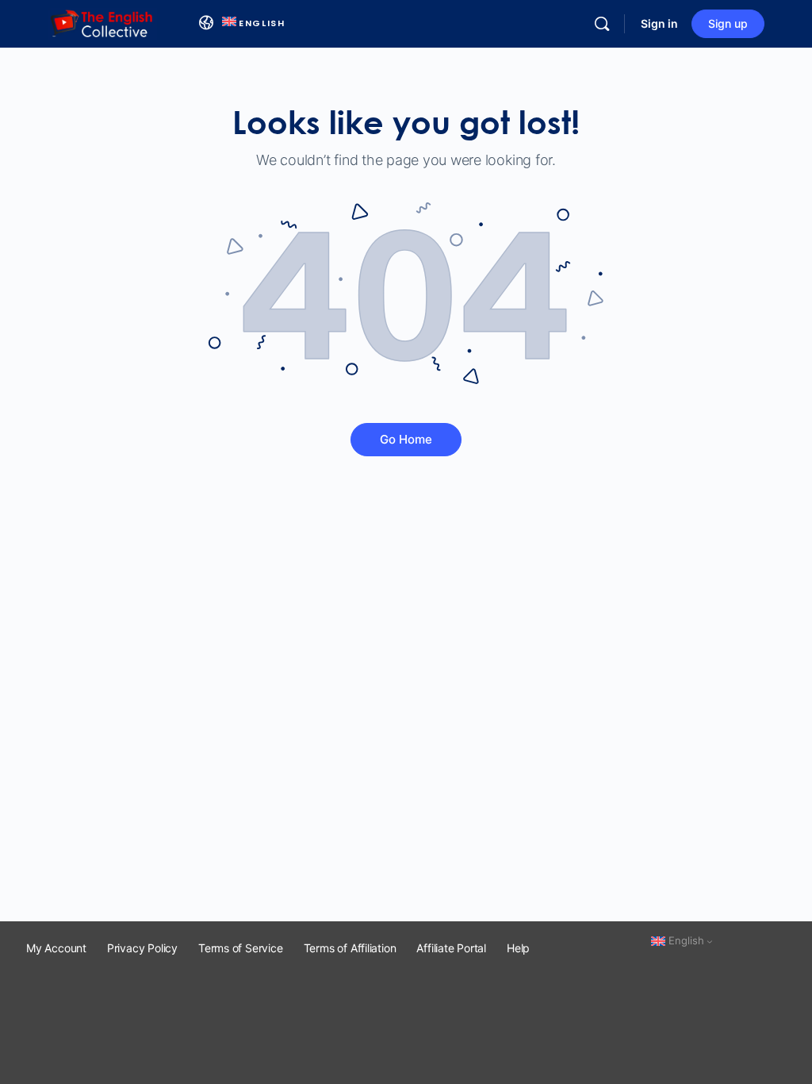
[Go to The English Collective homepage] (102, 22)
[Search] (602, 23)
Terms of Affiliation (350, 948)
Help (518, 948)
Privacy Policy (142, 948)
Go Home (406, 439)
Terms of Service (240, 948)
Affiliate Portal (451, 948)
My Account (56, 948)
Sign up (728, 23)
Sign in (659, 23)
